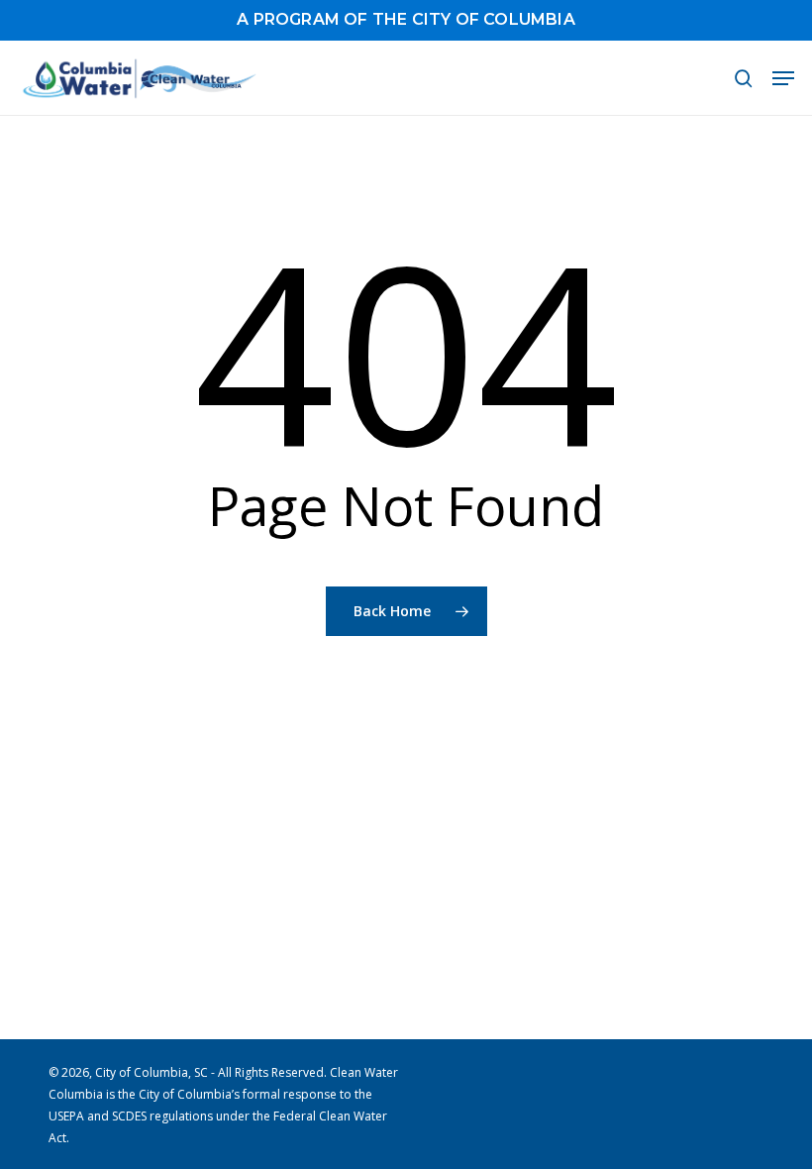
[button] (783, 78)
